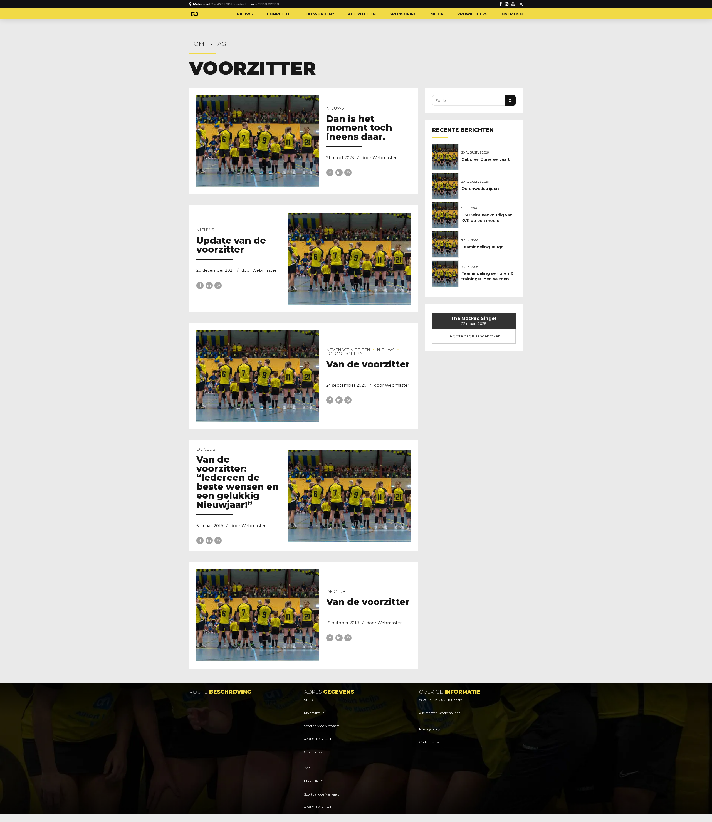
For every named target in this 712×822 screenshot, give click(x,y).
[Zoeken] (521, 4)
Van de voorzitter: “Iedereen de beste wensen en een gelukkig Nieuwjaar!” (237, 482)
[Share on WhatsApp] (348, 172)
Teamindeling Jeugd (482, 247)
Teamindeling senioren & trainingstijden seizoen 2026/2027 (487, 279)
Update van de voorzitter (231, 245)
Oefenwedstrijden (480, 188)
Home (198, 43)
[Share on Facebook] (329, 172)
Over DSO (512, 14)
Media (437, 14)
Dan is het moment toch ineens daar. (359, 127)
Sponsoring (403, 14)
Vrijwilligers (472, 14)
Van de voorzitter (368, 364)
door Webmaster (379, 157)
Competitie (279, 14)
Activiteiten (362, 14)
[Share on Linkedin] (339, 172)
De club (206, 449)
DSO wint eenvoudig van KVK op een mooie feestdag (487, 221)
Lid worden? (320, 14)
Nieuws (245, 14)
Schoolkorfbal (345, 353)
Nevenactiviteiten (348, 349)
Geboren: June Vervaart (485, 159)
